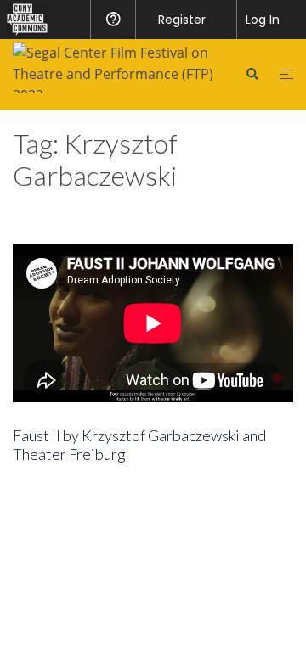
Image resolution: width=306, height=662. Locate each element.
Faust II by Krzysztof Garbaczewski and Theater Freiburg (139, 444)
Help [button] (112, 19)
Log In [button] (263, 19)
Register (182, 19)
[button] (251, 74)
